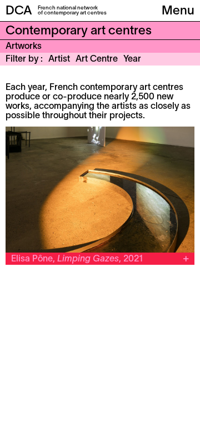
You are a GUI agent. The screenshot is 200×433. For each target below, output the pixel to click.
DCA (19, 11)
